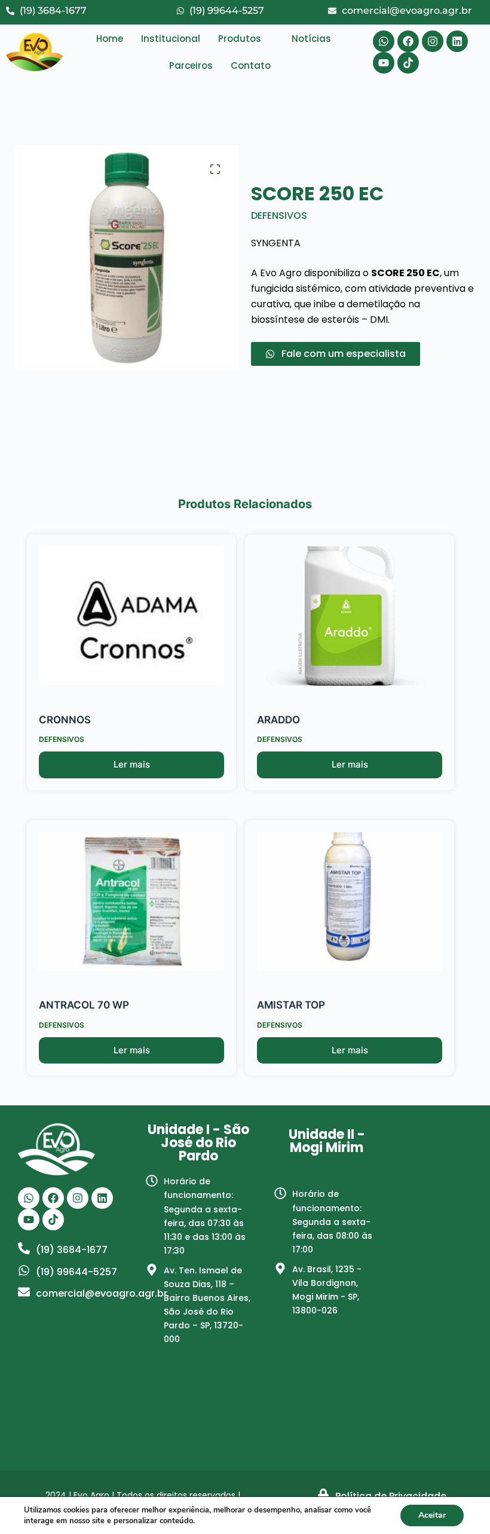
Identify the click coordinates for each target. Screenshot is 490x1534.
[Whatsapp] (383, 41)
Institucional (170, 38)
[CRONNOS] (131, 616)
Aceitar (432, 1515)
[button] (246, 38)
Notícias (311, 38)
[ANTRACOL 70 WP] (131, 901)
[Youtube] (383, 63)
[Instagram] (432, 41)
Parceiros (191, 65)
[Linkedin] (457, 41)
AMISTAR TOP (291, 1005)
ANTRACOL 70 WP (84, 1005)
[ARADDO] (349, 616)
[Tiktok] (408, 63)
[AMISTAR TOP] (349, 901)
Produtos (239, 38)
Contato (251, 65)
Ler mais (132, 764)
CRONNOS (65, 720)
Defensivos (279, 215)
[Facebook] (408, 41)
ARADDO (278, 720)
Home (109, 38)
